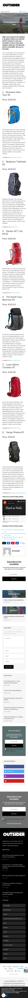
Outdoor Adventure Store (18, 493)
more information (19, 751)
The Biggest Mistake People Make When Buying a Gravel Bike (12, 893)
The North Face (15, 360)
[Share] (8, 543)
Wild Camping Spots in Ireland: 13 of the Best (13, 699)
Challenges (15, 966)
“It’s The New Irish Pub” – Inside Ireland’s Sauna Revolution (12, 682)
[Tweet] (4, 543)
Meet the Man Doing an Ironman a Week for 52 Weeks (13, 538)
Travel (21, 966)
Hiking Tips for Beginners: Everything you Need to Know (13, 717)
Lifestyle (10, 968)
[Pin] (13, 543)
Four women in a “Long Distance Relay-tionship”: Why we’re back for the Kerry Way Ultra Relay (13, 866)
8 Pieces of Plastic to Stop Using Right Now (14, 600)
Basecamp (14, 227)
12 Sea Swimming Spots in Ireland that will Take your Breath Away (13, 708)
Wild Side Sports (15, 428)
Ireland (9, 966)
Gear (6, 968)
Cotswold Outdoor (16, 157)
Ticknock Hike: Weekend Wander (12, 690)
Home (4, 966)
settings (17, 992)
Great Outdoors (15, 293)
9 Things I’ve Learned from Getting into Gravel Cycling (12, 884)
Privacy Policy (10, 971)
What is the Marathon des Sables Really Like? (13, 875)
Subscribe (20, 968)
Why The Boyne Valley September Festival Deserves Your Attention (13, 856)
